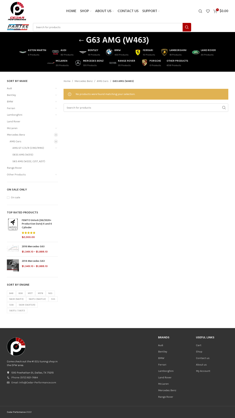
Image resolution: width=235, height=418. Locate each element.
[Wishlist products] (208, 11)
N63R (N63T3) (16, 299)
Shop (199, 351)
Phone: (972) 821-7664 (24, 377)
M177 (30, 293)
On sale (15, 197)
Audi (9, 88)
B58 (21, 293)
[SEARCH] (187, 27)
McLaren (12, 128)
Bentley (11, 95)
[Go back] (81, 40)
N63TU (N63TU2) (37, 299)
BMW (10, 101)
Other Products (16, 174)
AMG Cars (15, 141)
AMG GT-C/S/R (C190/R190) (28, 148)
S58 (11, 304)
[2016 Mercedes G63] (13, 249)
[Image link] (16, 346)
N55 (50, 293)
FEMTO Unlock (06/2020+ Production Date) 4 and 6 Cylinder (37, 224)
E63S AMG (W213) (22, 154)
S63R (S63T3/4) (27, 304)
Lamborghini (14, 114)
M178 (40, 293)
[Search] (200, 11)
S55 (53, 299)
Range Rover (14, 167)
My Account (203, 371)
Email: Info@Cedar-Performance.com (33, 382)
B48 (11, 293)
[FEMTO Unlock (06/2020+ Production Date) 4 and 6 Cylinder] (13, 229)
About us (201, 364)
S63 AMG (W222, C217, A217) (28, 161)
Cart (198, 345)
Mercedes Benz (16, 134)
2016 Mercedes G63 (33, 247)
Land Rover (13, 121)
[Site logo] (17, 10)
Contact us (203, 358)
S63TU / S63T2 (17, 310)
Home (67, 81)
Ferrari (11, 108)
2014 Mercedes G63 (33, 261)
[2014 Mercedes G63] (13, 265)
